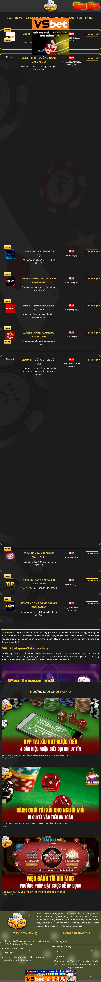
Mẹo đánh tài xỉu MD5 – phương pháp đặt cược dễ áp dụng (34, 892)
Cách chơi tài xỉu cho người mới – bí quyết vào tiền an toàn (34, 823)
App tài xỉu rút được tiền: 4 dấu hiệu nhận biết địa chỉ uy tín (35, 755)
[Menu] (3, 6)
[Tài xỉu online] (50, 6)
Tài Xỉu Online (42, 913)
